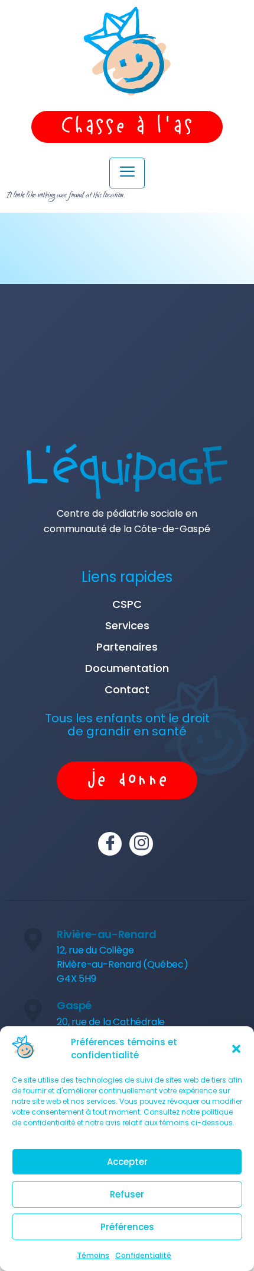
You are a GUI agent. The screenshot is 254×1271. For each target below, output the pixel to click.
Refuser (127, 1194)
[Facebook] (110, 844)
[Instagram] (141, 844)
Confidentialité (143, 1255)
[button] (236, 1049)
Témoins (93, 1255)
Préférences (127, 1227)
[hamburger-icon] (127, 173)
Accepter (127, 1161)
